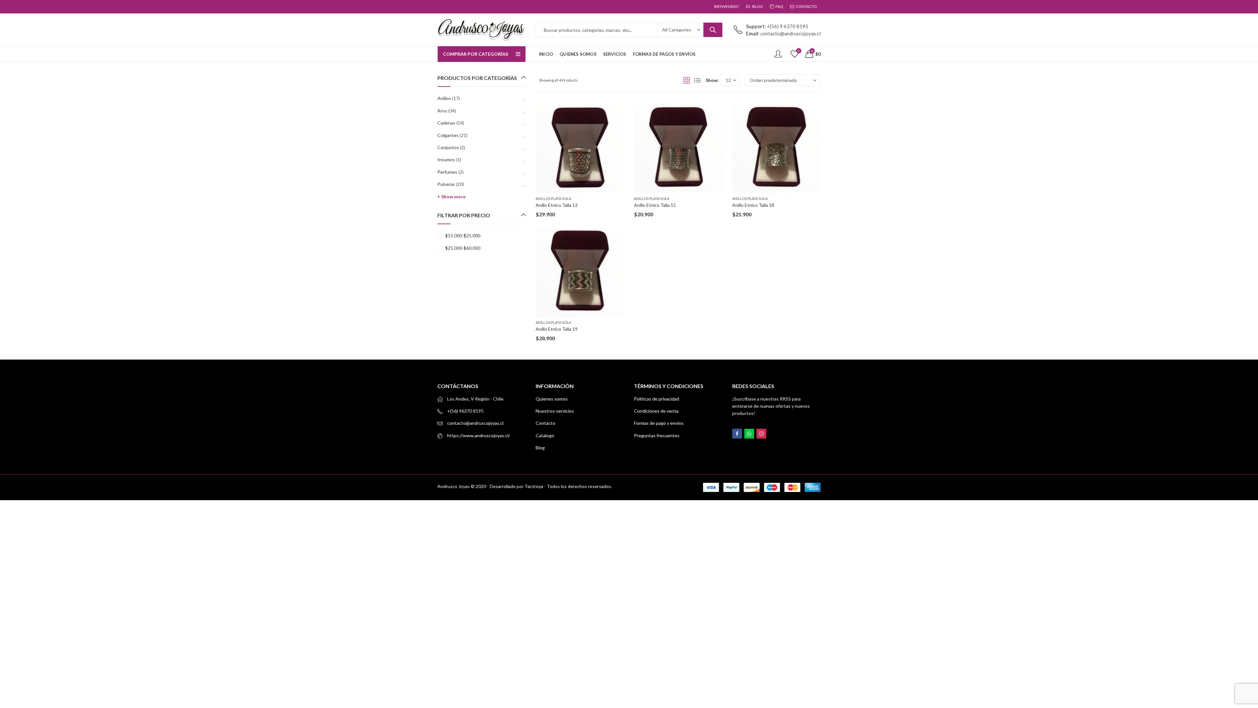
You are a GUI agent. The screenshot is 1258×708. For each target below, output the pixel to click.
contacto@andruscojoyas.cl (475, 423)
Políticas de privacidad (656, 399)
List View (697, 80)
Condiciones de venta (656, 411)
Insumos (446, 159)
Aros (442, 110)
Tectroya (533, 486)
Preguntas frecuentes (656, 435)
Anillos (444, 98)
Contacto (545, 423)
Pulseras (446, 184)
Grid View (686, 80)
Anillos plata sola (553, 198)
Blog (540, 447)
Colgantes (448, 135)
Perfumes (447, 172)
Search (712, 30)
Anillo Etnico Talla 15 (655, 205)
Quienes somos (552, 399)
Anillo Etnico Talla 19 (557, 329)
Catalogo (545, 435)
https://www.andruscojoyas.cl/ (478, 435)
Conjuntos (448, 147)
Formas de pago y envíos (659, 423)
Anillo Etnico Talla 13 (557, 205)
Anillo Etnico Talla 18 (753, 205)
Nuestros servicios (555, 411)
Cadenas (446, 123)
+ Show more (451, 196)
